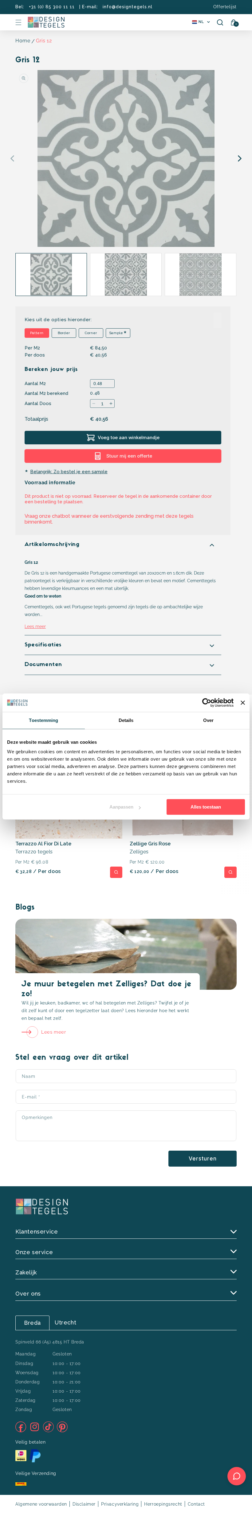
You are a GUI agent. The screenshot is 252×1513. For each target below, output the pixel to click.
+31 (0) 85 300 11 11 (52, 6)
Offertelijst (225, 6)
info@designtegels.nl (127, 6)
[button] (18, 22)
